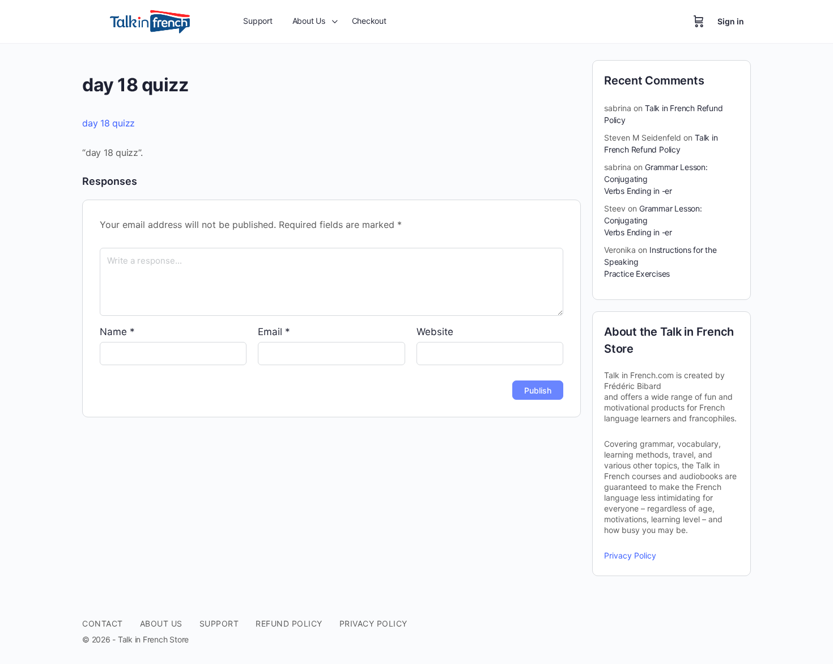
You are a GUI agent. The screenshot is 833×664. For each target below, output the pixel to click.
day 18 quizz (108, 123)
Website (434, 331)
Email (274, 331)
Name (117, 331)
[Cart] (698, 21)
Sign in (730, 21)
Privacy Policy (630, 555)
